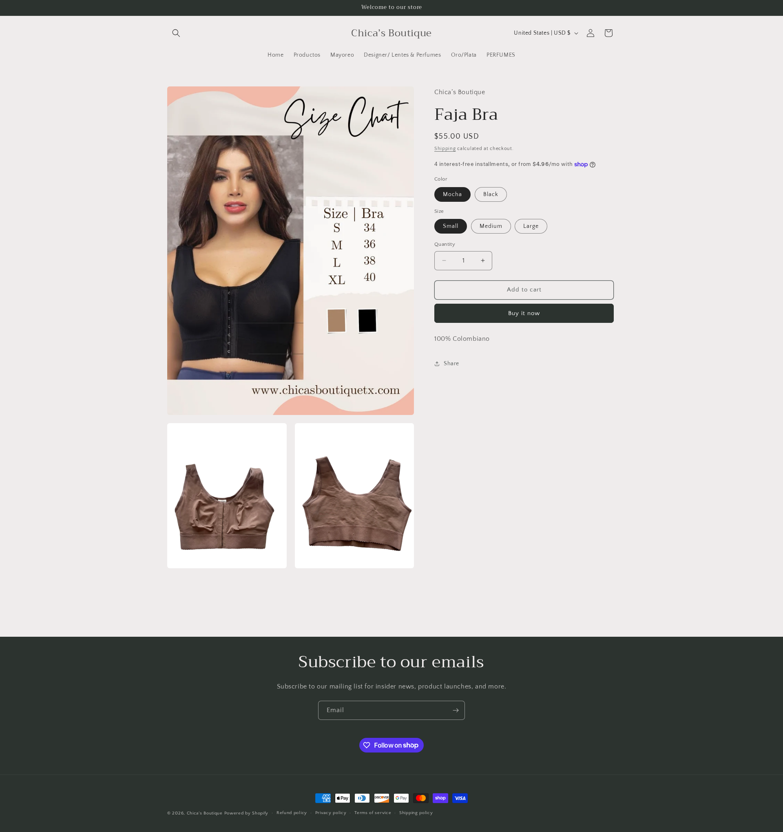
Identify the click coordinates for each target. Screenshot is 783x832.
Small (450, 226)
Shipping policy (416, 812)
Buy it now (524, 313)
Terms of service (372, 812)
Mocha (452, 194)
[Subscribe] (455, 710)
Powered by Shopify (246, 813)
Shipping (445, 148)
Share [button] (451, 363)
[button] (176, 33)
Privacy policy (331, 812)
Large (531, 226)
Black (490, 194)
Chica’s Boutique (205, 813)
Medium (491, 226)
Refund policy (291, 812)
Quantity (444, 244)
